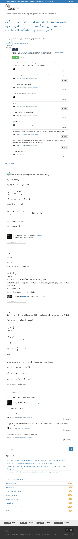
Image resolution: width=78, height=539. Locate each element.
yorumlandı (35, 69)
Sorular (14, 14)
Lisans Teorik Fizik (12, 499)
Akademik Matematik (13, 483)
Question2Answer (50, 534)
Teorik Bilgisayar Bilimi (13, 491)
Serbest (8, 511)
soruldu (62, 52)
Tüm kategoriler (14, 479)
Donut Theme (10, 534)
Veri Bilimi (9, 503)
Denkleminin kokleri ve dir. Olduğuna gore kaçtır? (36, 468)
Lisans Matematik (11, 495)
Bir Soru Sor (43, 14)
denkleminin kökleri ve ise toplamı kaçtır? (31, 463)
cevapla (65, 71)
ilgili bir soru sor (13, 242)
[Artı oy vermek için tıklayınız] (7, 40)
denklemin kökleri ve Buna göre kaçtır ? (33, 472)
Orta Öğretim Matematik (28, 52)
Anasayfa (8, 14)
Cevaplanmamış (23, 14)
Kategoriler (33, 14)
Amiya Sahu (28, 534)
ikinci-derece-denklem (21, 44)
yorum (24, 57)
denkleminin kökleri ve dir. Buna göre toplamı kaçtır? (36, 460)
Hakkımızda (52, 14)
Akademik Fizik (11, 487)
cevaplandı (39, 235)
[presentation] (23, 22)
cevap (16, 57)
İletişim (7, 530)
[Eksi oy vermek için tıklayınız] (7, 41)
